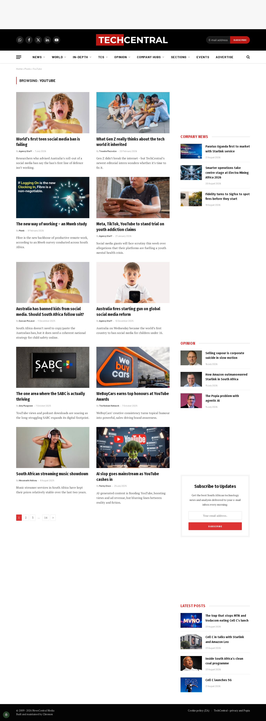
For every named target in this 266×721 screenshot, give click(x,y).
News (37, 57)
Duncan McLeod (26, 321)
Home (19, 68)
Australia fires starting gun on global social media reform (128, 311)
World (57, 57)
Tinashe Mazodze (107, 151)
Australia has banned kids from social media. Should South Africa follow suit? (50, 311)
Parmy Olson (105, 486)
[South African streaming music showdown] (52, 447)
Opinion (120, 57)
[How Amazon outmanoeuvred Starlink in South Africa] (191, 379)
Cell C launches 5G (218, 680)
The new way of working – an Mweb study (51, 224)
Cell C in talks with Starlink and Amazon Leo (224, 639)
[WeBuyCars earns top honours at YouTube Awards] (133, 367)
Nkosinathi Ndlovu (28, 480)
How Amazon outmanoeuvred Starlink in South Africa (226, 376)
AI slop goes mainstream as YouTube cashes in (127, 476)
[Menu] (18, 57)
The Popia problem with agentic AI (222, 398)
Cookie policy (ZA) (198, 710)
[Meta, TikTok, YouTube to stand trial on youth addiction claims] (133, 197)
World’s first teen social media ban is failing (48, 142)
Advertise (224, 57)
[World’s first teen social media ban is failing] (52, 112)
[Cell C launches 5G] (191, 684)
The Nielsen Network (109, 405)
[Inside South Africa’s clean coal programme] (191, 663)
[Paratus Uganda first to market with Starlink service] (191, 151)
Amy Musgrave (26, 405)
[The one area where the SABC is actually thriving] (52, 367)
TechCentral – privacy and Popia (232, 710)
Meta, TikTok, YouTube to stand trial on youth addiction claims (130, 226)
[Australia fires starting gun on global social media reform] (133, 282)
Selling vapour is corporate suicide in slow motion (224, 355)
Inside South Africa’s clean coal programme (224, 661)
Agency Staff (25, 151)
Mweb (22, 230)
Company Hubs (149, 57)
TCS (101, 57)
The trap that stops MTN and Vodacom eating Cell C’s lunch (226, 618)
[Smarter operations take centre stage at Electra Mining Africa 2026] (191, 172)
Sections (179, 57)
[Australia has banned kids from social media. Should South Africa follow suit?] (52, 282)
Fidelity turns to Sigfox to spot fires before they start (227, 196)
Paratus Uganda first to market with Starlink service (227, 148)
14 (45, 517)
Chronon (48, 714)
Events (202, 57)
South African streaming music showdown (52, 473)
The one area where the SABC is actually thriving (50, 396)
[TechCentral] (133, 40)
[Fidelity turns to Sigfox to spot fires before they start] (191, 198)
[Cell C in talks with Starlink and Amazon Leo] (191, 641)
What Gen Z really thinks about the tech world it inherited (130, 142)
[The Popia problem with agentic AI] (191, 400)
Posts (28, 68)
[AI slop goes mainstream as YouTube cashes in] (133, 447)
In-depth (80, 57)
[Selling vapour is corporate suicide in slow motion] (191, 357)
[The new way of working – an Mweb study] (52, 197)
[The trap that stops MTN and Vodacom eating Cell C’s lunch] (191, 620)
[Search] (248, 57)
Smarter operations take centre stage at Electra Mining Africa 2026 (227, 172)
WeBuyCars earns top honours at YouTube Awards (132, 396)
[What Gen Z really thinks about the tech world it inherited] (133, 112)
